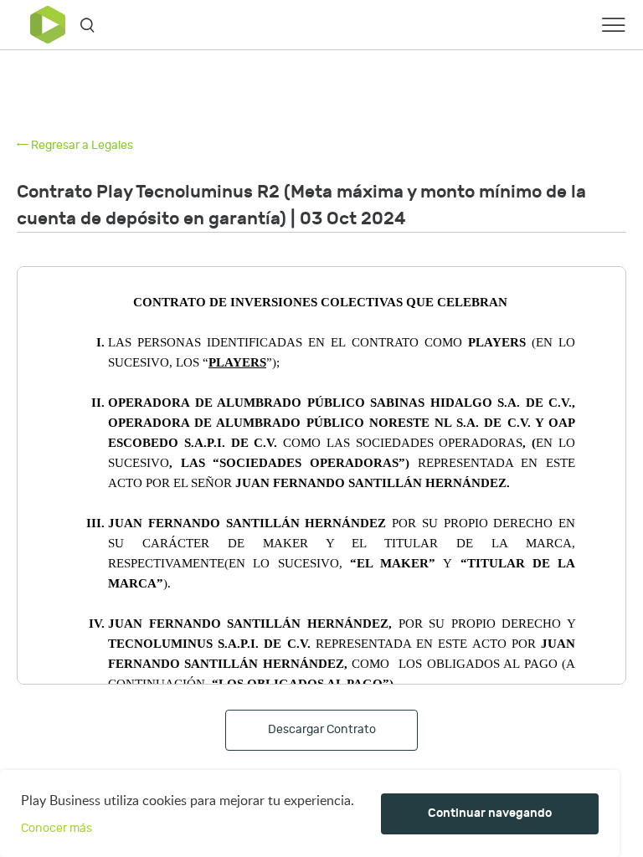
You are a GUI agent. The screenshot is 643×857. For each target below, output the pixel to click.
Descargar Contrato (322, 729)
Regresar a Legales (80, 145)
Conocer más (56, 828)
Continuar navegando (490, 813)
